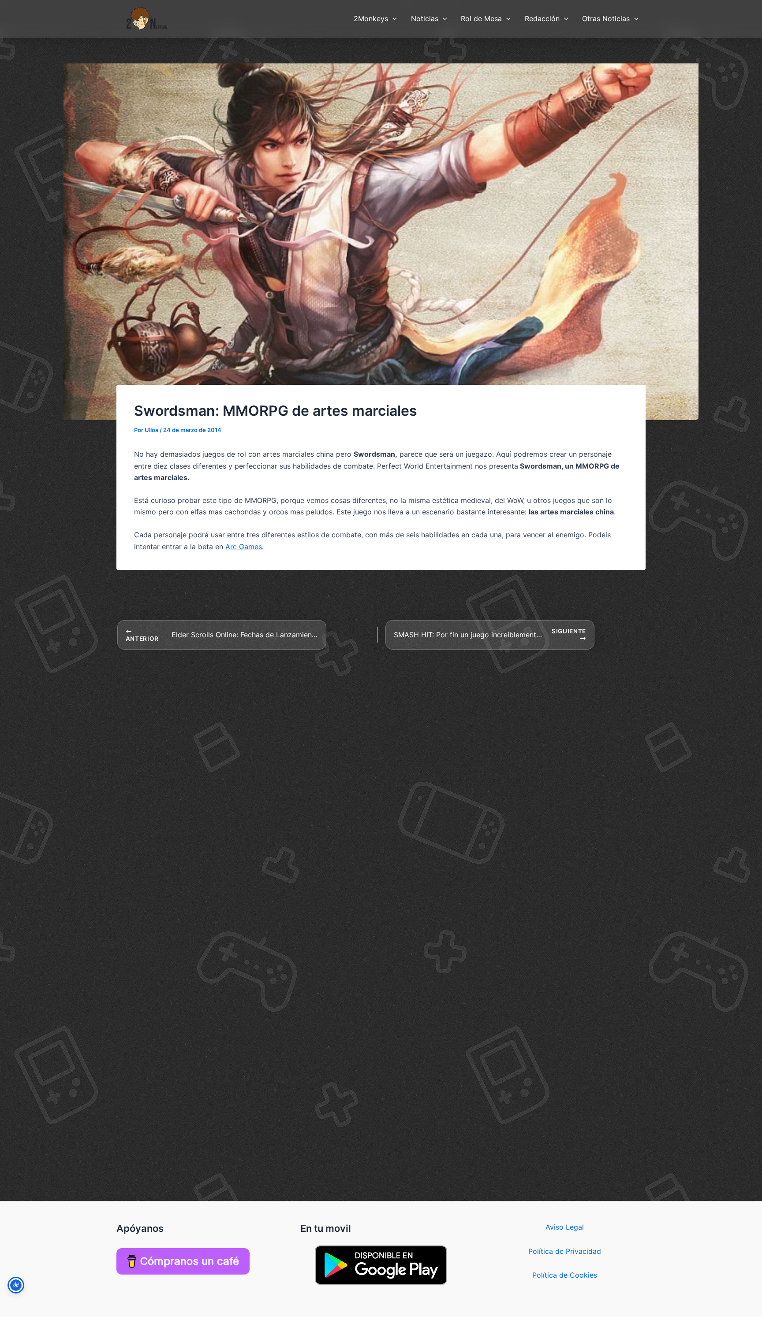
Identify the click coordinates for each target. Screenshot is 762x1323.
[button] (392, 18)
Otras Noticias (606, 18)
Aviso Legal (564, 1227)
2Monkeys (371, 18)
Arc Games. (244, 546)
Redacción (542, 18)
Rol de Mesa (481, 18)
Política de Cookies (564, 1275)
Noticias (424, 18)
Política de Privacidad (564, 1251)
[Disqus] (381, 760)
